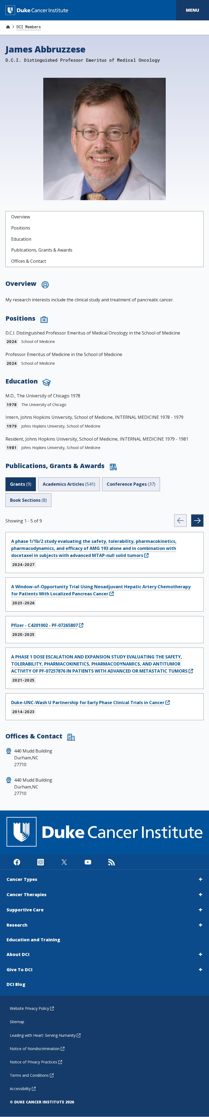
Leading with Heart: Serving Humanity (43, 1035)
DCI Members (29, 26)
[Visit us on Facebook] (17, 861)
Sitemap (17, 1021)
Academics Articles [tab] (69, 484)
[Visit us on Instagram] (40, 861)
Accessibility (20, 1088)
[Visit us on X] (64, 861)
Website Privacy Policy (29, 1008)
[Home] (8, 27)
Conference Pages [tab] (131, 484)
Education (21, 239)
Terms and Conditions (29, 1075)
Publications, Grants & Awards (41, 250)
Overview (20, 217)
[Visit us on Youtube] (88, 861)
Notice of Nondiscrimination (35, 1048)
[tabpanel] (104, 617)
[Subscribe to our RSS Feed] (111, 861)
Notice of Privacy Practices (33, 1062)
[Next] (197, 520)
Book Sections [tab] (28, 500)
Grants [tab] (20, 484)
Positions (20, 228)
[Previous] (180, 520)
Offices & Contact (28, 261)
